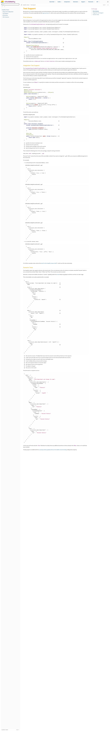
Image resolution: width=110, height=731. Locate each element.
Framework (90, 1)
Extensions (75, 1)
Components (67, 1)
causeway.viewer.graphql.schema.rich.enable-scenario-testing (52, 449)
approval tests (46, 13)
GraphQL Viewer (5, 9)
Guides (59, 1)
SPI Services (5, 15)
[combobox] (10, 4)
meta (58, 274)
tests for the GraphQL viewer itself (48, 263)
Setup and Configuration (8, 11)
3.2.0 (104, 4)
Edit (108, 4)
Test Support (5, 13)
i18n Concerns (6, 17)
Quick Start (51, 1)
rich (30, 11)
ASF (97, 1)
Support (83, 1)
